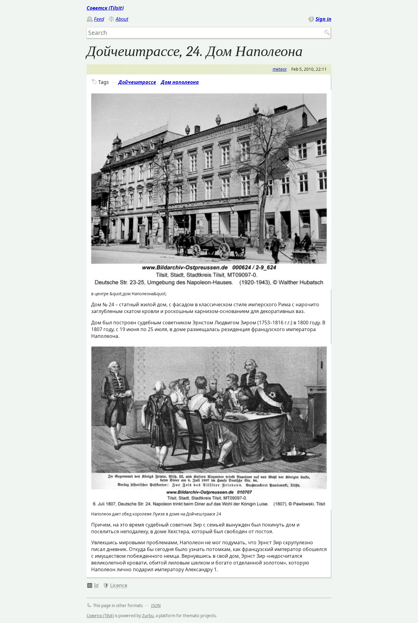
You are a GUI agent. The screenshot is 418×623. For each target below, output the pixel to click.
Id (96, 585)
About (122, 19)
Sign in (323, 19)
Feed (99, 19)
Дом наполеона (180, 82)
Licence (118, 585)
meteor (280, 69)
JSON (156, 605)
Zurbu (148, 615)
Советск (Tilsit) (105, 8)
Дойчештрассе (137, 82)
